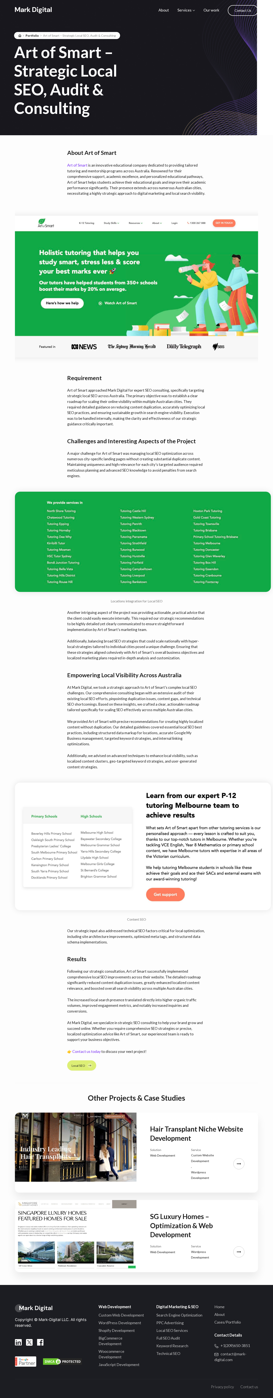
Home (219, 1306)
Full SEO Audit (168, 1338)
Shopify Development (117, 1330)
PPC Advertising (170, 1322)
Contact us (249, 1386)
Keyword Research (172, 1345)
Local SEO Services (172, 1330)
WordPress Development (120, 1322)
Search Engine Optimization (179, 1315)
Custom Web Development (121, 1315)
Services (184, 10)
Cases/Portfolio (227, 1322)
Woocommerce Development (111, 1354)
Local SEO (78, 1065)
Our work (211, 10)
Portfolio (32, 35)
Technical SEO (168, 1353)
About (163, 10)
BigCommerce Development (110, 1341)
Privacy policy (222, 1386)
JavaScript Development (119, 1364)
